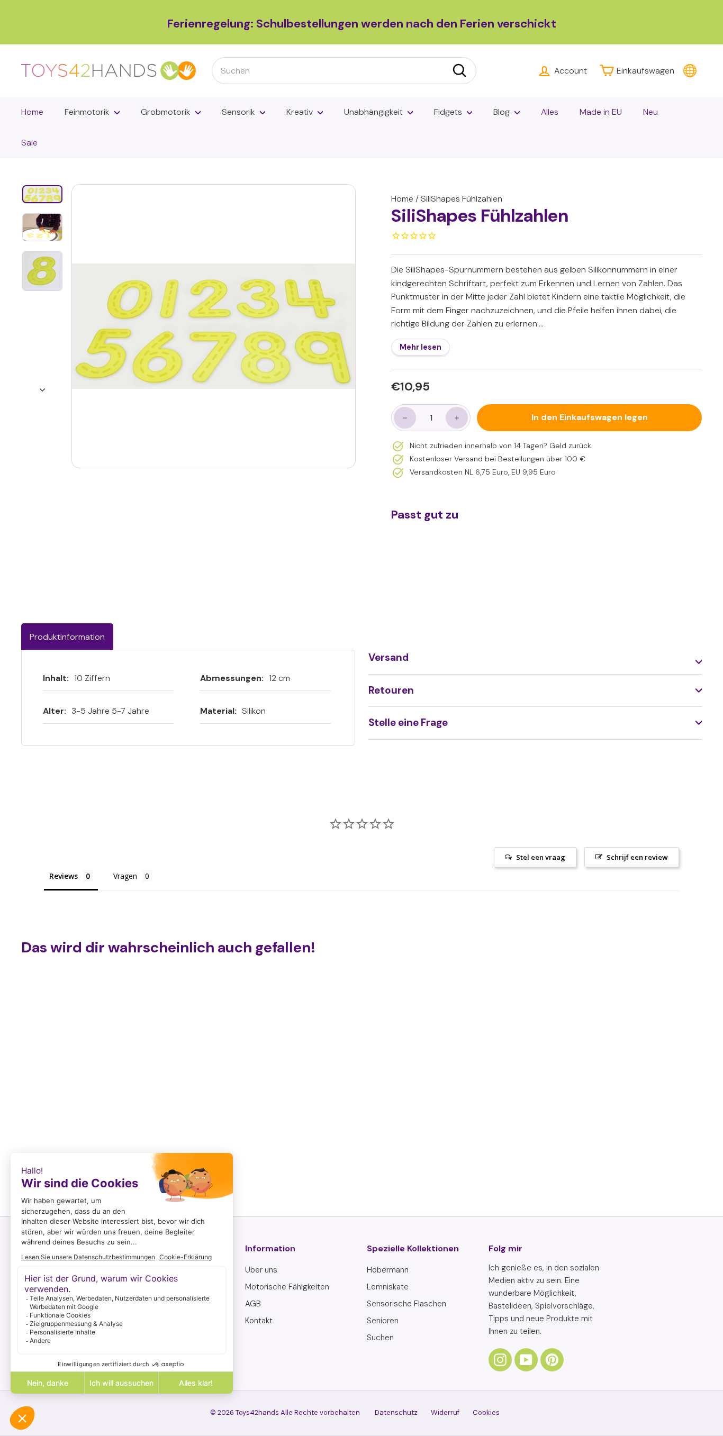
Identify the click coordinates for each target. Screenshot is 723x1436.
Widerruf (445, 1412)
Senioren (383, 1320)
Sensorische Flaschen (406, 1303)
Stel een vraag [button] (540, 857)
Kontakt (259, 1320)
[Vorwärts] (42, 386)
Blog (501, 111)
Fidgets (448, 111)
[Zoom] (213, 326)
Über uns (261, 1270)
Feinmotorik (87, 111)
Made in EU (601, 111)
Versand (388, 657)
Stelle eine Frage (408, 722)
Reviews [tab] (63, 876)
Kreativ (299, 111)
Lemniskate (388, 1287)
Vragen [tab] (125, 876)
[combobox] (344, 71)
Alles (549, 111)
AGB (253, 1303)
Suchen (380, 1337)
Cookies (486, 1412)
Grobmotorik (166, 111)
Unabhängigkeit (373, 111)
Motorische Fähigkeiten (287, 1287)
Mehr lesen (420, 347)
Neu (650, 111)
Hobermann (388, 1270)
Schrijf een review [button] (637, 857)
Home (32, 111)
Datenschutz (396, 1412)
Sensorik (238, 111)
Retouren (391, 690)
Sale (29, 142)
